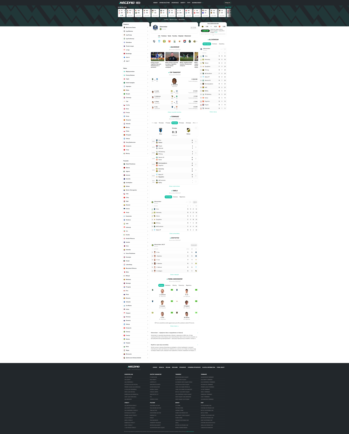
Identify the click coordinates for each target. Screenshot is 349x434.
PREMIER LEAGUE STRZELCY (131, 415)
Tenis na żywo (153, 410)
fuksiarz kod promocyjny (182, 420)
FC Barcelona (153, 377)
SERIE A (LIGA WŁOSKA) (130, 392)
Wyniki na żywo (165, 3)
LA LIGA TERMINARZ (205, 389)
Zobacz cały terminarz (174, 186)
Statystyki (180, 36)
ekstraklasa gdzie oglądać (182, 384)
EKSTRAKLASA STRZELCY (130, 413)
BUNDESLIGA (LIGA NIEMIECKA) (131, 394)
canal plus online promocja (182, 387)
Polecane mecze (154, 420)
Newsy (155, 3)
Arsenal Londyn (154, 389)
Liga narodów (128, 399)
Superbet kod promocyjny (207, 415)
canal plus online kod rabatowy (183, 389)
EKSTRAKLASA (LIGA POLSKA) (131, 384)
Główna (166, 19)
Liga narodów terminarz (207, 399)
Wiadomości (187, 36)
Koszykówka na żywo (155, 413)
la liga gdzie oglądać (180, 379)
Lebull (177, 422)
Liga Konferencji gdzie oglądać (183, 394)
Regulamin (175, 367)
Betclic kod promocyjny (207, 410)
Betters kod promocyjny (181, 425)
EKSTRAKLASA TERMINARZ (207, 384)
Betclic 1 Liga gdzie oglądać (182, 392)
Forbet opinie (178, 418)
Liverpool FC (153, 382)
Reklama (168, 367)
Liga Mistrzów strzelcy (131, 405)
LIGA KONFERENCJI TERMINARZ (208, 382)
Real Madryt (153, 379)
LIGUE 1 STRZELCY (129, 425)
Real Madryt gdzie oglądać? (182, 415)
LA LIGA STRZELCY (129, 418)
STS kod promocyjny (206, 405)
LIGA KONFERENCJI (129, 382)
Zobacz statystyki (174, 274)
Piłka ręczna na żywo (155, 408)
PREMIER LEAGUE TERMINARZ (207, 387)
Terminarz (164, 36)
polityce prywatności (190, 431)
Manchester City (154, 394)
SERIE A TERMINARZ (205, 392)
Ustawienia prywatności (194, 367)
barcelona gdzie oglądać (181, 377)
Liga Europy (128, 379)
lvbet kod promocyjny (206, 420)
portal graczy (220, 367)
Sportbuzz (175, 3)
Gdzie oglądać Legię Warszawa (183, 397)
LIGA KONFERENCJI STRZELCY (131, 410)
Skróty (182, 3)
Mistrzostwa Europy (155, 425)
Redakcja (161, 367)
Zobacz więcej (213, 112)
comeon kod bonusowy (207, 427)
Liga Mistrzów (128, 377)
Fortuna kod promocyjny (207, 408)
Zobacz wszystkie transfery (174, 112)
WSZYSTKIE (228, 7)
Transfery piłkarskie (155, 422)
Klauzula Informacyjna (208, 367)
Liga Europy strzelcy (130, 408)
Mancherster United (155, 384)
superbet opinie (179, 410)
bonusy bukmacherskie (181, 427)
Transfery (174, 36)
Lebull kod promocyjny (207, 425)
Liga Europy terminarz (206, 379)
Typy (188, 3)
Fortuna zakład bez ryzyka (208, 422)
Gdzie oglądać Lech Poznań (182, 399)
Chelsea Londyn (154, 392)
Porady (152, 418)
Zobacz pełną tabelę (174, 233)
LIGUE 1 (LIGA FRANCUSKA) (130, 397)
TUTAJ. (216, 32)
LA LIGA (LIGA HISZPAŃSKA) (131, 389)
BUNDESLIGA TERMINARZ (206, 394)
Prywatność (182, 367)
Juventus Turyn (154, 399)
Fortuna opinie (179, 408)
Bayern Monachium (155, 387)
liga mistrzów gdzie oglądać (157, 427)
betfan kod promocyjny (207, 418)
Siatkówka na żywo (155, 405)
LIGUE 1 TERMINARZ (205, 397)
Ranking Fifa (153, 415)
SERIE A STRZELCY (129, 420)
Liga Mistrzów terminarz (207, 377)
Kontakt (155, 367)
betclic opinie (204, 413)
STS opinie (177, 405)
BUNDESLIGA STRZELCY (130, 422)
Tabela (169, 36)
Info (159, 36)
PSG (151, 397)
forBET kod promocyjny (181, 413)
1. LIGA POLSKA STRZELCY (130, 427)
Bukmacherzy (196, 3)
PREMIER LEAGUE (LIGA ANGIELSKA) (132, 387)
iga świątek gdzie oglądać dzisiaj (183, 382)
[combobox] (193, 27)
